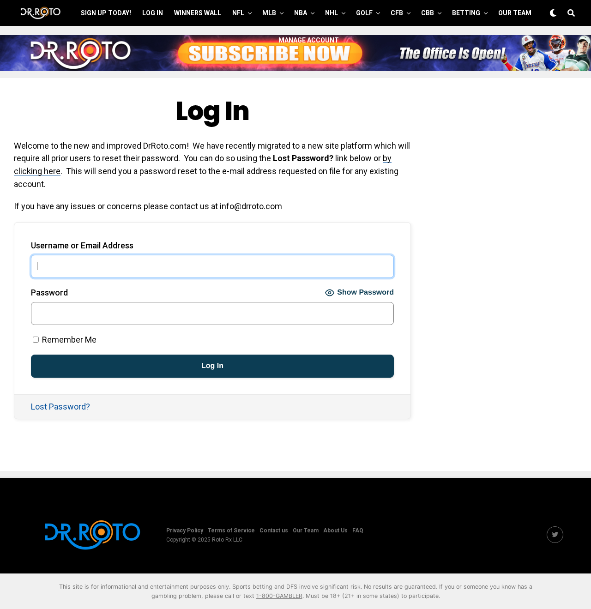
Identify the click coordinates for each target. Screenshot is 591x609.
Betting (466, 13)
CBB (427, 13)
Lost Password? (60, 406)
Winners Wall (197, 13)
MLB (269, 13)
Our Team (514, 13)
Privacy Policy (184, 530)
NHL (331, 13)
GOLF (364, 13)
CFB (397, 13)
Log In (152, 13)
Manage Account (308, 40)
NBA (300, 13)
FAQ (357, 530)
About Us (335, 530)
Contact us (273, 530)
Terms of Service (231, 530)
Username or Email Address (82, 245)
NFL (238, 13)
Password (49, 292)
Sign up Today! (106, 13)
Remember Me (68, 339)
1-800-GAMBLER (279, 595)
